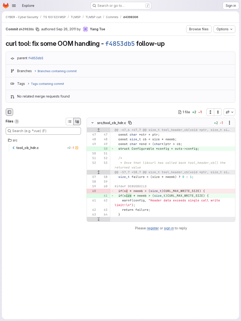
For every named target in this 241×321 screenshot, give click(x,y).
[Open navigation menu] (14, 5)
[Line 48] (92, 139)
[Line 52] (104, 158)
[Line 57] (92, 177)
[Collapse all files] (218, 112)
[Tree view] (77, 121)
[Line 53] (104, 162)
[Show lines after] (98, 219)
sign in (169, 228)
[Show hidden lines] (98, 172)
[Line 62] (104, 200)
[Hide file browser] (9, 112)
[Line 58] (104, 177)
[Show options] (229, 122)
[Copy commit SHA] (37, 29)
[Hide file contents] (92, 122)
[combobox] (229, 112)
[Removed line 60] (92, 191)
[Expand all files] (210, 112)
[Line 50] (92, 153)
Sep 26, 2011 (66, 29)
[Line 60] (104, 186)
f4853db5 (120, 43)
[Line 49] (92, 144)
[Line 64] (104, 214)
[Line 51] (104, 153)
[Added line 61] (104, 195)
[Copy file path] (130, 122)
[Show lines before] (98, 130)
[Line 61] (92, 200)
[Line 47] (92, 134)
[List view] (69, 121)
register (153, 228)
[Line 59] (104, 181)
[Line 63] (104, 209)
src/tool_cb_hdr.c (111, 123)
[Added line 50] (104, 148)
